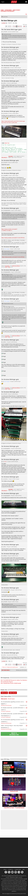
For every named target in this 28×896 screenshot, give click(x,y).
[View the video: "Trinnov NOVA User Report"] (14, 800)
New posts (4, 699)
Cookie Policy (18, 869)
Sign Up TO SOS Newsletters (14, 734)
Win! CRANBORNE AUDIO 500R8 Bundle (11, 683)
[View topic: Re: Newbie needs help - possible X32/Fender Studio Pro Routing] (26, 707)
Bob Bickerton (4, 727)
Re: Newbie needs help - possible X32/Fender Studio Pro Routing (13, 707)
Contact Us (10, 869)
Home (2, 10)
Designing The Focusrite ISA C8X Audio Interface (14, 775)
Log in (2, 2)
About (5, 869)
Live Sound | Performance (5, 711)
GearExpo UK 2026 (14, 791)
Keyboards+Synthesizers (7, 11)
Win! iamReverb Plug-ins (7, 681)
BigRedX (3, 703)
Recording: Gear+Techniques (6, 705)
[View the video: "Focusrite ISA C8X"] (14, 767)
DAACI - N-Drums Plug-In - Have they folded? (12, 725)
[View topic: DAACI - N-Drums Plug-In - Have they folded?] (26, 725)
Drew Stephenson (5, 715)
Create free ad (12, 693)
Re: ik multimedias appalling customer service (12, 701)
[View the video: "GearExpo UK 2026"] (14, 784)
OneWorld (3, 721)
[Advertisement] (14, 747)
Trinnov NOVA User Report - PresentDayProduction (14, 807)
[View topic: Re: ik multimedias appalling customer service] (26, 702)
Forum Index (8, 10)
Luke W (2, 709)
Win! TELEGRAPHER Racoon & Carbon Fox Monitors (14, 680)
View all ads (4, 693)
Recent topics (11, 699)
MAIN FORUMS (16, 10)
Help (23, 869)
